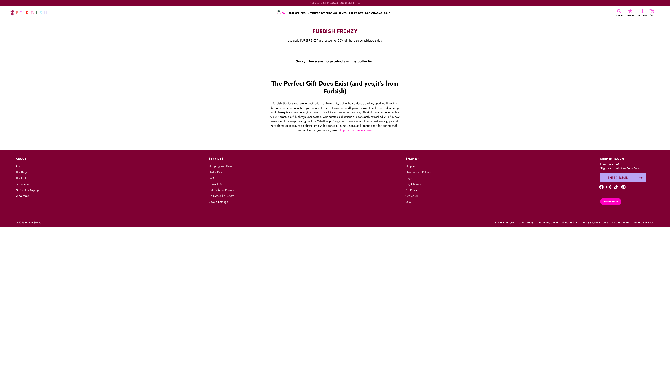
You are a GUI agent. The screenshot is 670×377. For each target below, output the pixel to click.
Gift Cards (411, 196)
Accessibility (621, 222)
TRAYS (343, 13)
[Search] (619, 11)
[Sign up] (640, 177)
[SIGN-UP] (630, 11)
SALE (387, 13)
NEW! (282, 13)
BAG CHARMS (373, 13)
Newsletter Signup (27, 190)
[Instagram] (608, 187)
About (19, 166)
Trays (408, 178)
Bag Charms (413, 184)
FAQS (212, 178)
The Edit (21, 178)
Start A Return (505, 222)
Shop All (410, 166)
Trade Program (547, 222)
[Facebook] (601, 187)
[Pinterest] (623, 187)
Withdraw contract (611, 201)
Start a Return (217, 172)
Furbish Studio (32, 222)
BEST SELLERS (297, 13)
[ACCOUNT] (642, 11)
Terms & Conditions (594, 222)
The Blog (21, 172)
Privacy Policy (643, 222)
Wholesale (22, 196)
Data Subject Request (222, 190)
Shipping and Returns (222, 166)
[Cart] (652, 11)
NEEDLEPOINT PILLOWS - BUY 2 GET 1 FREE (335, 3)
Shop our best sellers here (354, 130)
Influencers (22, 184)
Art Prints (411, 190)
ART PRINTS (356, 13)
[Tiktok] (616, 187)
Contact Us (215, 184)
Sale (408, 202)
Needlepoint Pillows (418, 172)
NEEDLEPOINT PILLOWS (322, 13)
